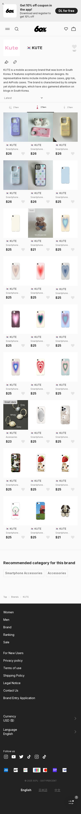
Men (6, 619)
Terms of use (12, 668)
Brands (14, 597)
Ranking (8, 634)
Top (5, 597)
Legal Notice (12, 683)
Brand (7, 627)
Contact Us (10, 690)
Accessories (57, 573)
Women (8, 612)
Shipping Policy (14, 675)
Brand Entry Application (19, 698)
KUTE (26, 597)
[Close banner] (3, 3)
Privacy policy (13, 660)
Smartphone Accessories (23, 573)
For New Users (13, 653)
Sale (6, 642)
